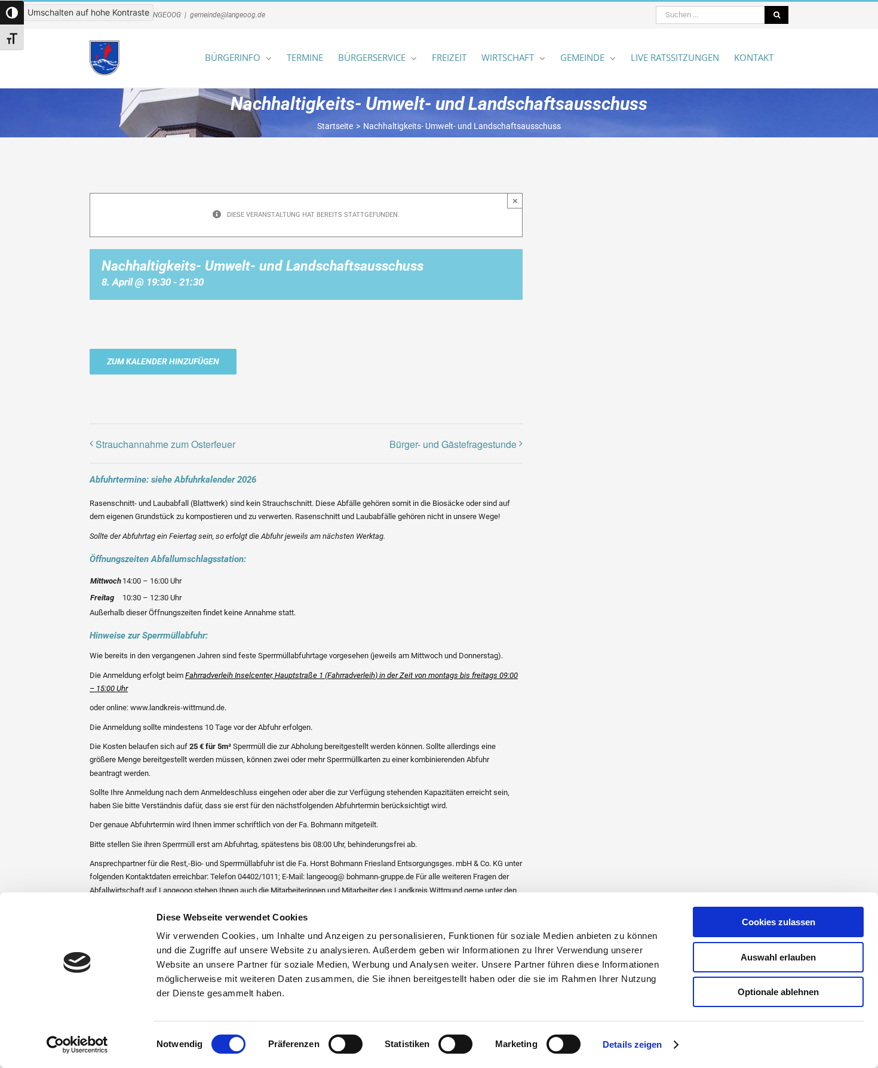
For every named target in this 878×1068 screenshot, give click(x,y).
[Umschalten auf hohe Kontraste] (12, 12)
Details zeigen (632, 1044)
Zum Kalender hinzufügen (163, 361)
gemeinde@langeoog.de (227, 15)
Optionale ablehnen (778, 992)
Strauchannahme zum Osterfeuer (165, 444)
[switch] (346, 1044)
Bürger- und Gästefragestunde (453, 444)
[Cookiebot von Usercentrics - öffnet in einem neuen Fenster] (77, 1045)
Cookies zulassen (778, 922)
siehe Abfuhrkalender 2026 (203, 479)
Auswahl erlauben (778, 957)
